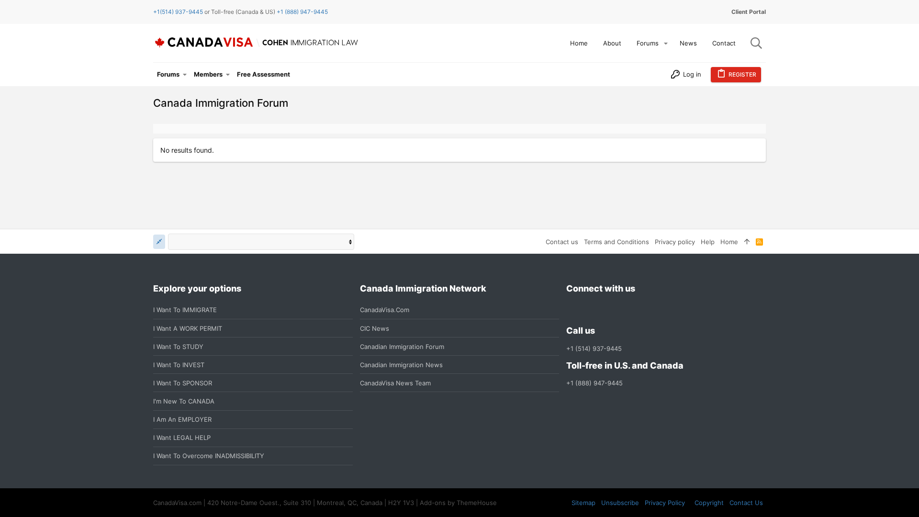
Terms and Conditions (616, 242)
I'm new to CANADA (183, 401)
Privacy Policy (665, 502)
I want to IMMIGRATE (185, 310)
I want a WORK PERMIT (187, 328)
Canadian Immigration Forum (402, 346)
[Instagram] (589, 310)
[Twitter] (623, 310)
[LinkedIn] (606, 310)
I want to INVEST (178, 365)
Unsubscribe (620, 502)
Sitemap (583, 502)
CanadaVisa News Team (395, 383)
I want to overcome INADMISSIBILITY (208, 456)
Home (729, 242)
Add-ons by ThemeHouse (458, 502)
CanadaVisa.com (384, 310)
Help (708, 242)
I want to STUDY (178, 346)
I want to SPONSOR (182, 383)
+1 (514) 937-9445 (594, 348)
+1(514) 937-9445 (178, 11)
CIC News (374, 328)
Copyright (709, 502)
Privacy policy (675, 242)
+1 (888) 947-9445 (302, 11)
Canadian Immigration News (401, 365)
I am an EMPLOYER (182, 419)
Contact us (562, 242)
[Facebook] (572, 310)
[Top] (747, 242)
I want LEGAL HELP (182, 437)
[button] (666, 43)
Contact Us (746, 502)
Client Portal (748, 11)
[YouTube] (641, 310)
